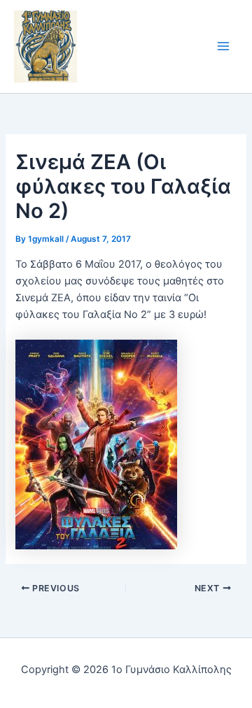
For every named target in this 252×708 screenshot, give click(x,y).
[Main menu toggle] (223, 47)
